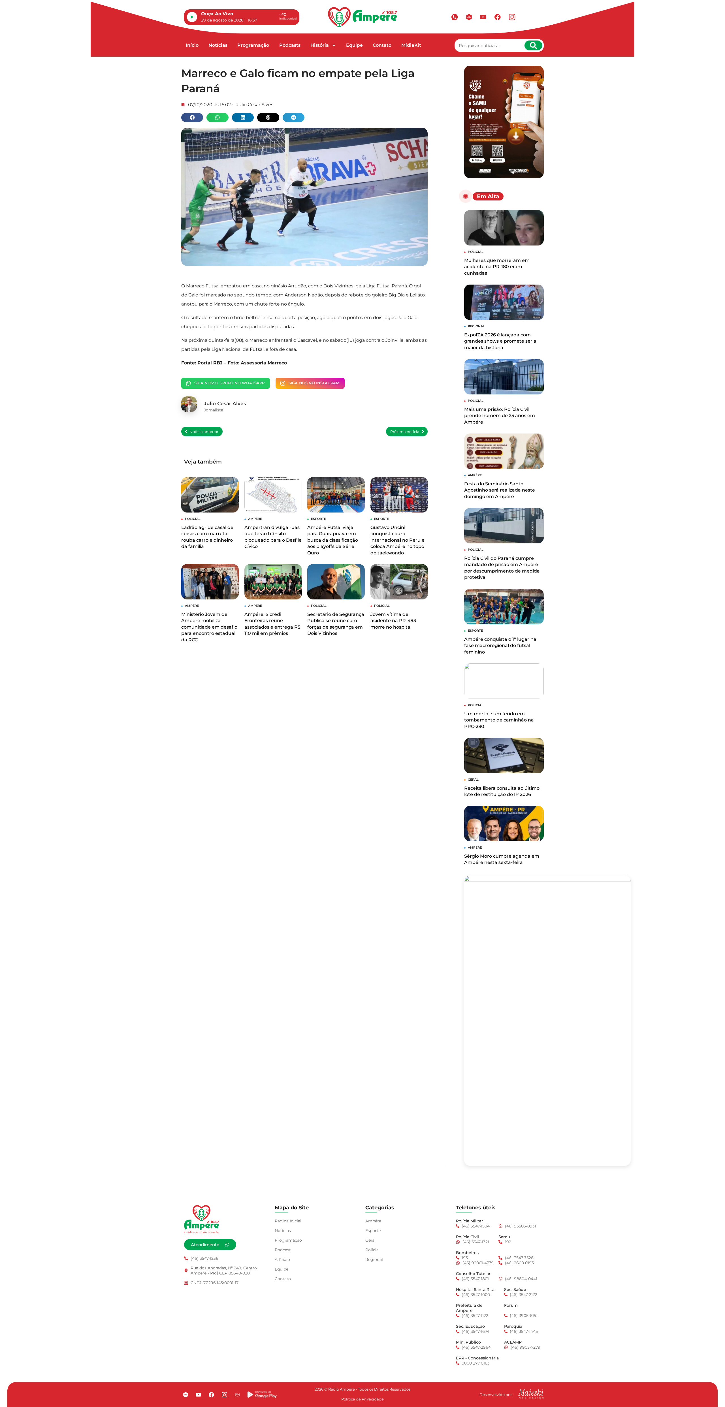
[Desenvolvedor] (531, 1394)
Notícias (217, 45)
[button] (192, 117)
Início (192, 45)
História (319, 45)
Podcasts (289, 45)
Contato (382, 45)
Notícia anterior (203, 432)
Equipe (354, 45)
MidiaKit (411, 45)
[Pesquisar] (533, 45)
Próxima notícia (404, 432)
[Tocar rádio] (192, 17)
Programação (253, 45)
